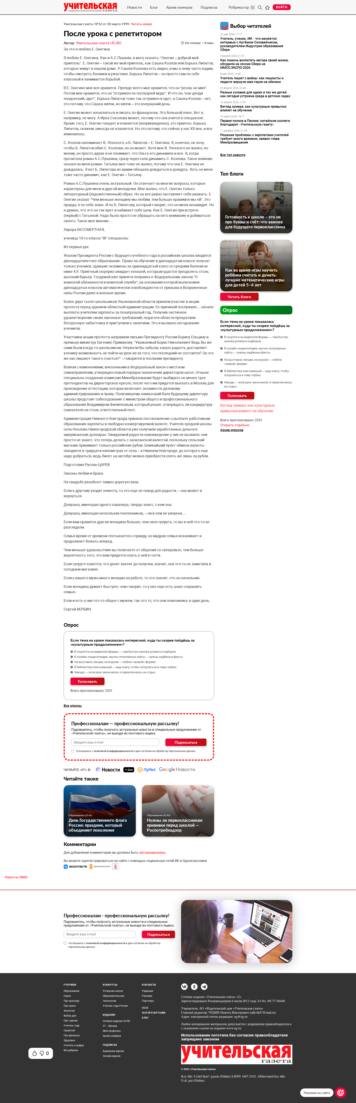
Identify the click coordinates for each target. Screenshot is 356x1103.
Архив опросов (231, 430)
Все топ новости (232, 155)
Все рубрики (71, 1050)
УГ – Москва (110, 1026)
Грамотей (69, 1030)
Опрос (230, 310)
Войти (281, 7)
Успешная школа (113, 991)
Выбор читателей (250, 26)
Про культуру (71, 1000)
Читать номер (141, 24)
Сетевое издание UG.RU (116, 1021)
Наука (67, 995)
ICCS (145, 1007)
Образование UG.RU (80, 815)
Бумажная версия (113, 1051)
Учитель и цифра (74, 1045)
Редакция (147, 991)
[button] (76, 866)
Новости (134, 7)
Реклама (147, 995)
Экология (69, 1010)
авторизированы (152, 852)
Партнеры (148, 1000)
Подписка (209, 7)
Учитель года (72, 1025)
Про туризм (70, 1020)
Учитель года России (115, 1005)
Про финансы (72, 1035)
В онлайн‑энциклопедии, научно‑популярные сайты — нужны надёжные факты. (129, 656)
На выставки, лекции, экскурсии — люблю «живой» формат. (115, 662)
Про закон (70, 1005)
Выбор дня (70, 1015)
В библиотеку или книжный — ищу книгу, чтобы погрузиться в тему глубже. (125, 667)
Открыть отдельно (234, 425)
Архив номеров (179, 7)
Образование (71, 991)
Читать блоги (239, 296)
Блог (154, 7)
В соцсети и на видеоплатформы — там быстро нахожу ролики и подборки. (125, 651)
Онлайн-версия (112, 1056)
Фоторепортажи (153, 1012)
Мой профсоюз (112, 1030)
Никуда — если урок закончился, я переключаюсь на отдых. (115, 672)
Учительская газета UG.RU (98, 43)
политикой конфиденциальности (113, 751)
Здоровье (69, 1040)
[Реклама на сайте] (340, 1093)
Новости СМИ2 (16, 877)
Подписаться (186, 742)
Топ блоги (231, 174)
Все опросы (73, 706)
